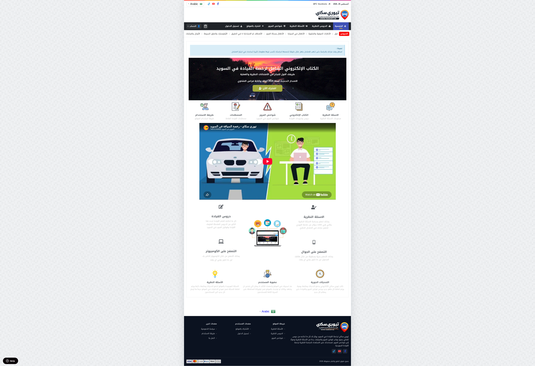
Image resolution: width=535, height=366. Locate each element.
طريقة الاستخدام (204, 115)
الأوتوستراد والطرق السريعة (270, 33)
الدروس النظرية (277, 333)
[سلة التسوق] (205, 26)
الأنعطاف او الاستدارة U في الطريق (301, 33)
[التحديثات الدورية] (320, 274)
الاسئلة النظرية (330, 115)
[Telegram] (209, 3)
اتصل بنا (212, 338)
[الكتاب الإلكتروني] (299, 106)
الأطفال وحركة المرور (329, 33)
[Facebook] (217, 3)
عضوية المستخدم (267, 282)
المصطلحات (236, 115)
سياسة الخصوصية (208, 329)
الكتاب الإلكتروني (299, 115)
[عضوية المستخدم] (267, 274)
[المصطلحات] (236, 106)
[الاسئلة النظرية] (330, 106)
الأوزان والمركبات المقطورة (243, 33)
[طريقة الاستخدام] (204, 106)
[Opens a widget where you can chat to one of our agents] (10, 361)
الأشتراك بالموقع (242, 329)
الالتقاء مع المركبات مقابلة (196, 33)
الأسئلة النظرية (215, 282)
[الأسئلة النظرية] (215, 274)
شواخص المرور (267, 115)
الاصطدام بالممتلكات (219, 33)
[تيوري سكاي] (332, 327)
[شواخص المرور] (267, 106)
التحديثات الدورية (320, 282)
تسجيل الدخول (243, 333)
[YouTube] (213, 3)
